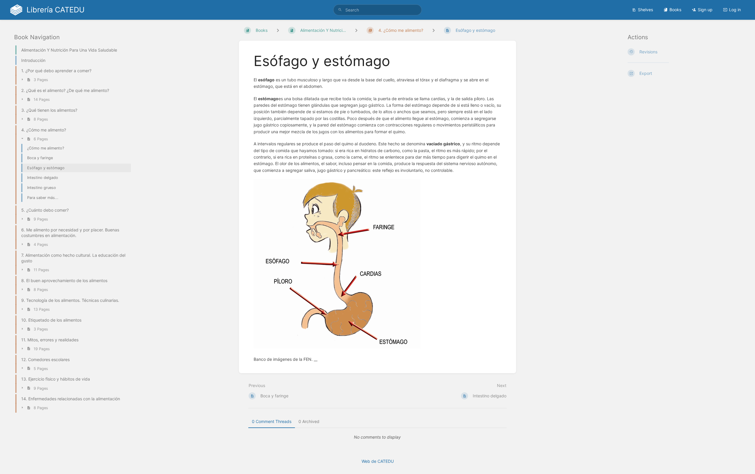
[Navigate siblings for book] (278, 30)
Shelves (645, 9)
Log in (735, 9)
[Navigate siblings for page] (433, 30)
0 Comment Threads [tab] (271, 421)
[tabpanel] (377, 437)
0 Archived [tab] (308, 421)
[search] (377, 9)
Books (675, 9)
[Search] (340, 9)
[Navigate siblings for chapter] (356, 30)
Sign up (705, 9)
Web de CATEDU (378, 461)
